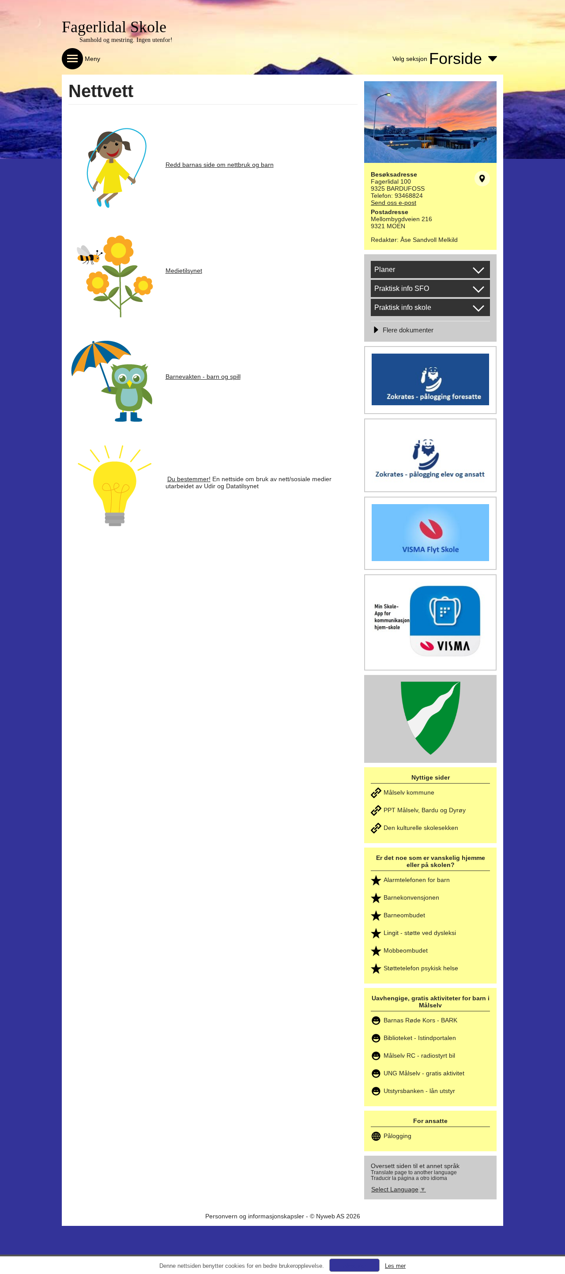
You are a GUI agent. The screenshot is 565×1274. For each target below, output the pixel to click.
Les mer (395, 1266)
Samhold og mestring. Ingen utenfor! (126, 40)
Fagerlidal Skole (114, 27)
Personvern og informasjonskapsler (254, 1216)
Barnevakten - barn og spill (203, 376)
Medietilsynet (184, 270)
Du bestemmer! (189, 478)
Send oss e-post (393, 202)
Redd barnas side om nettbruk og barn (220, 164)
